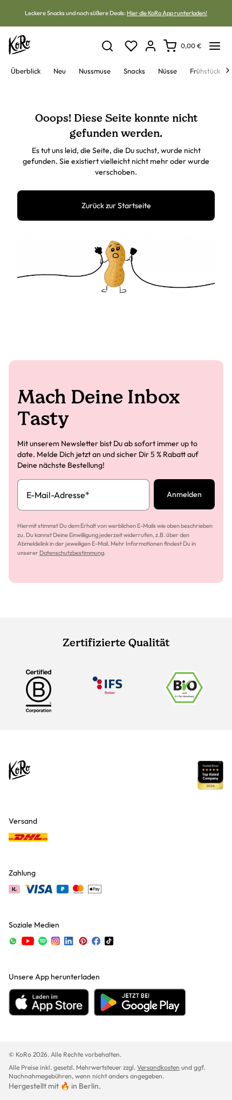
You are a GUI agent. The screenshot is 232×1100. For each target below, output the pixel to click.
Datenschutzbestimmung (71, 552)
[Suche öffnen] (107, 46)
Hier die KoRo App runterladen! (167, 13)
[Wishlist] (131, 46)
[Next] (227, 70)
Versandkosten (158, 1067)
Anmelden (184, 494)
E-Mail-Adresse (58, 494)
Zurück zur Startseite (116, 205)
